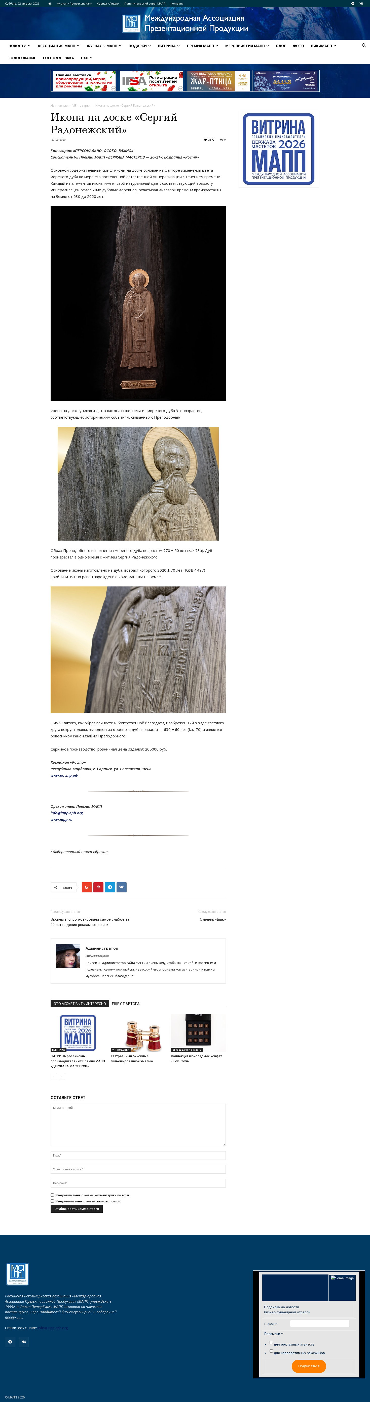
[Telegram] (353, 3)
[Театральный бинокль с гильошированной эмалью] (138, 1033)
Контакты (176, 3)
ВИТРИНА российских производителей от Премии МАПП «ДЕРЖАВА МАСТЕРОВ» (78, 1061)
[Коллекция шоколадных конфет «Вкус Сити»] (198, 1033)
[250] (218, 81)
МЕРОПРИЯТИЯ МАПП (245, 45)
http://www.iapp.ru (97, 955)
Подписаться (309, 1366)
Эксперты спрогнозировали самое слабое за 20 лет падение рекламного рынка (90, 922)
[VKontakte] (361, 3)
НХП (84, 57)
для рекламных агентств (294, 1344)
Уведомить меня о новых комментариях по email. (93, 1195)
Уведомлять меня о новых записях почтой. (88, 1201)
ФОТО (298, 45)
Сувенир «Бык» (213, 919)
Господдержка (58, 57)
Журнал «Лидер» (108, 3)
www (64, 775)
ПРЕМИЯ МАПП (200, 45)
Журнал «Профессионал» (74, 3)
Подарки (138, 45)
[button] (364, 46)
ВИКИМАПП (321, 45)
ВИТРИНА (167, 45)
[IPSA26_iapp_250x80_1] (84, 81)
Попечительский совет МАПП (145, 3)
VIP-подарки (81, 105)
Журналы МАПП (102, 45)
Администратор (102, 948)
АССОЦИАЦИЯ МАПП (56, 45)
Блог (281, 45)
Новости (17, 45)
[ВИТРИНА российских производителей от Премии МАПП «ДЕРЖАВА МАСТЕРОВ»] (78, 1033)
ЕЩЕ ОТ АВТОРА (126, 1004)
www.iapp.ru (61, 819)
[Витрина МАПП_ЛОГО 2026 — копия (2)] (279, 149)
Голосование (22, 57)
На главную (59, 105)
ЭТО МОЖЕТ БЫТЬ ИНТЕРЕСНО (80, 1004)
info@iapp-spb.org (53, 1327)
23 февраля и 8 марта (186, 1049)
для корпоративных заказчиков (299, 1353)
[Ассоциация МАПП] (185, 24)
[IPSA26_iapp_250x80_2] (151, 81)
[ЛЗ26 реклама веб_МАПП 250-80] (285, 81)
